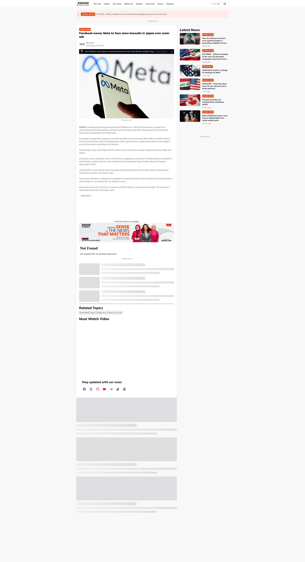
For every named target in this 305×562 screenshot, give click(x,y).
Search (225, 4)
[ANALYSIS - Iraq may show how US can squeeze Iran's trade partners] (190, 84)
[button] (78, 12)
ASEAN (139, 4)
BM (214, 4)
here (136, 221)
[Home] (83, 4)
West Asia (150, 4)
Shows (160, 4)
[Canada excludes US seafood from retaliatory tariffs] (190, 100)
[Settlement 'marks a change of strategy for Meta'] (190, 70)
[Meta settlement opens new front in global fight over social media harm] (190, 116)
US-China (117, 4)
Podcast (170, 4)
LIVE (99, 4)
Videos (107, 4)
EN (218, 4)
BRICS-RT (128, 4)
